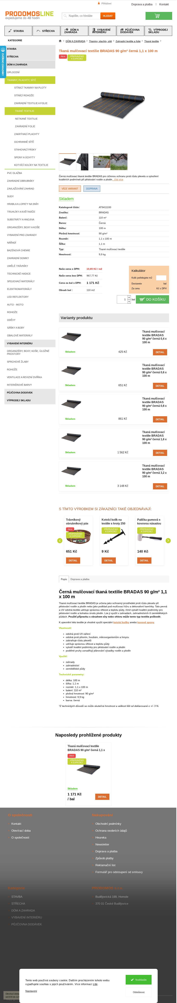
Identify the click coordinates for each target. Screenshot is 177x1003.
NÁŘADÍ (11, 242)
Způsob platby (104, 858)
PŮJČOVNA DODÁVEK (20, 392)
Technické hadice (19, 273)
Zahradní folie (25, 126)
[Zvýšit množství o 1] (129, 297)
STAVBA (11, 48)
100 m (102, 228)
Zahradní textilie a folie (30, 103)
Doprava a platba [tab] (80, 579)
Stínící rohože (24, 95)
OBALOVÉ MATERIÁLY (19, 335)
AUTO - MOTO (15, 304)
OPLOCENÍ (13, 72)
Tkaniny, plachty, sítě (21, 80)
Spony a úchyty (24, 157)
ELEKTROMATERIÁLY (19, 289)
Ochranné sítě (24, 141)
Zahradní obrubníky (20, 180)
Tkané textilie (24, 111)
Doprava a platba (141, 4)
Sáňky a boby (15, 327)
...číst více (117, 179)
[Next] (168, 540)
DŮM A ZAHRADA (17, 64)
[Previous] (59, 540)
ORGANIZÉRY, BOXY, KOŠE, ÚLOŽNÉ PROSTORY (28, 352)
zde (95, 984)
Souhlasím (141, 979)
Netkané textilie (26, 118)
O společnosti (20, 837)
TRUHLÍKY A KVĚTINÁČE (21, 211)
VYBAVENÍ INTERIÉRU (19, 343)
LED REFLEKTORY (18, 296)
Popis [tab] (64, 579)
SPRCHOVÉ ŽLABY (18, 361)
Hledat (108, 15)
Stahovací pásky (25, 149)
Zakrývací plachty (26, 134)
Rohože (12, 312)
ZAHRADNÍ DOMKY (18, 258)
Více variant (70, 188)
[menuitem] (18, 31)
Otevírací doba (21, 830)
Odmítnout (139, 992)
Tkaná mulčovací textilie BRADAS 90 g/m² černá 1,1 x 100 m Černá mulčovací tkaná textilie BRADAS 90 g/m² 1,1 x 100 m (87, 748)
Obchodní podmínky (108, 823)
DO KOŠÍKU (155, 299)
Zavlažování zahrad (20, 188)
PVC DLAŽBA (14, 173)
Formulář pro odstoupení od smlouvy (119, 872)
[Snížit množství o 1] (129, 301)
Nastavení (31, 991)
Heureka (100, 837)
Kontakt (164, 4)
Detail (160, 352)
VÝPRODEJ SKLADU (19, 400)
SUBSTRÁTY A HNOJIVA (20, 219)
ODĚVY (11, 320)
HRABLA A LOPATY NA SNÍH (22, 204)
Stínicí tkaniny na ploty (30, 87)
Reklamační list (105, 865)
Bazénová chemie (18, 250)
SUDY (10, 196)
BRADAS (104, 212)
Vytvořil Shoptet (162, 999)
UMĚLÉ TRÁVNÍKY (17, 266)
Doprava (91, 188)
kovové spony (145, 622)
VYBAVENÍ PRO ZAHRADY (22, 235)
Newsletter (102, 844)
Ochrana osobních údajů (111, 830)
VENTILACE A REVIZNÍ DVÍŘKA (24, 377)
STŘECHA (12, 56)
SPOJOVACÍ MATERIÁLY (21, 281)
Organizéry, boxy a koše (23, 227)
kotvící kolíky (121, 622)
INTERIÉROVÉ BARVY (19, 384)
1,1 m (102, 243)
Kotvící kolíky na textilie (31, 165)
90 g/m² (103, 233)
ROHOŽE (12, 369)
